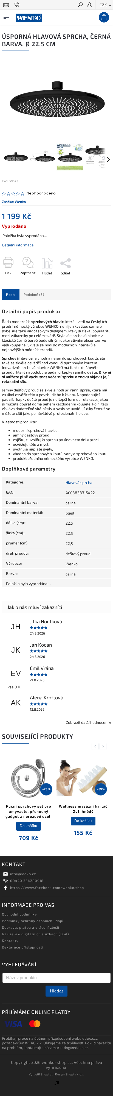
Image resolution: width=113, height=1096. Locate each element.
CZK (103, 5)
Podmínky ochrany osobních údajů (32, 921)
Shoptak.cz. (75, 1074)
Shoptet (47, 1074)
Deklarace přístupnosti (22, 947)
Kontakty (10, 940)
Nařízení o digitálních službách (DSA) (35, 934)
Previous (96, 746)
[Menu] (6, 16)
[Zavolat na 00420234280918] (17, 5)
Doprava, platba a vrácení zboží (30, 927)
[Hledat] (80, 5)
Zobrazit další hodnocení (87, 722)
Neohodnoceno (41, 193)
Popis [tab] (10, 294)
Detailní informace (18, 245)
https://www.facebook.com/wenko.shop (47, 887)
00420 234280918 (27, 880)
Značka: (14, 201)
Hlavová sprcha (79, 482)
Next (103, 746)
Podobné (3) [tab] (34, 294)
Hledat (56, 991)
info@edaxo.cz (23, 874)
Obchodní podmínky (19, 914)
